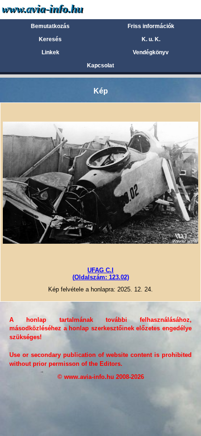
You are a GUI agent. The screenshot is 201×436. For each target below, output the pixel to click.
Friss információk (151, 26)
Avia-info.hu (59, 9)
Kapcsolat (100, 65)
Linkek (50, 52)
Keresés (50, 39)
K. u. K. (151, 39)
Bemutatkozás (50, 26)
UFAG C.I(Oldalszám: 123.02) (100, 273)
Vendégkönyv (151, 52)
